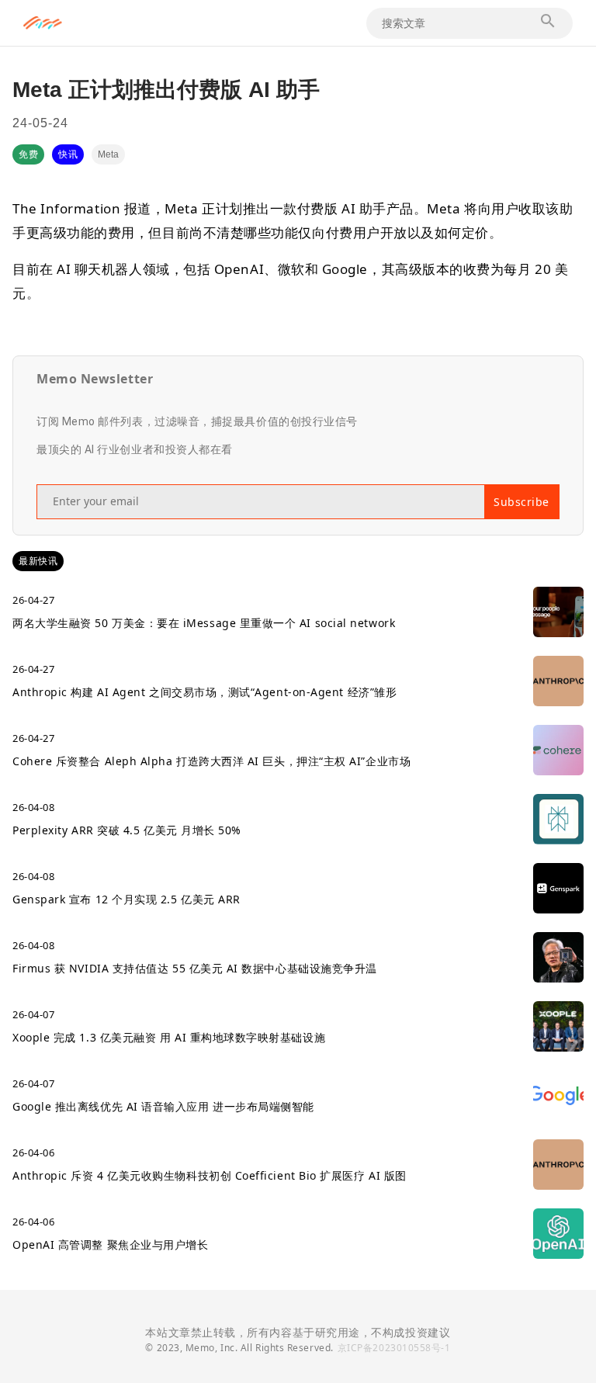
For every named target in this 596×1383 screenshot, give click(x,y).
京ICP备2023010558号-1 (394, 1347)
